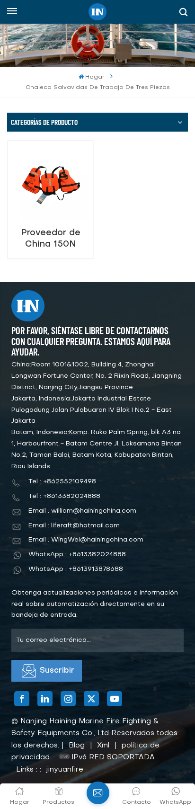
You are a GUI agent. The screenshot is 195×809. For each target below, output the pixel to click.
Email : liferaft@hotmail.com (74, 526)
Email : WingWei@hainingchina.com (85, 540)
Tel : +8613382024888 (64, 496)
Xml (103, 745)
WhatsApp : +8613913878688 (75, 569)
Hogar (95, 77)
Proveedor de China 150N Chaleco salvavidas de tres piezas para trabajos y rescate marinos (50, 239)
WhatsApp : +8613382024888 (77, 554)
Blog (77, 745)
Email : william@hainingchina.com (82, 511)
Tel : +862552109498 (62, 482)
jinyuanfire (64, 769)
